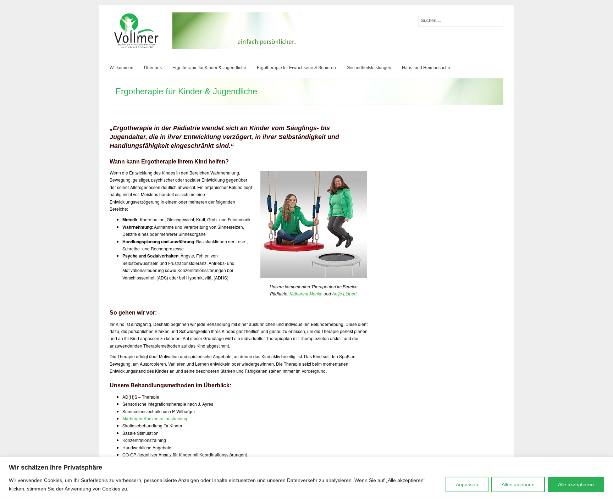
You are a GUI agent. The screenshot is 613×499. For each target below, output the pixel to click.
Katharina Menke (305, 293)
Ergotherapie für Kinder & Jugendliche (209, 67)
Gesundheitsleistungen (369, 67)
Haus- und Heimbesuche (426, 67)
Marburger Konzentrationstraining (154, 418)
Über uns (153, 67)
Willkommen (121, 67)
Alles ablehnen (518, 484)
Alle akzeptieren (576, 484)
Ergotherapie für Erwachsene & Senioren (296, 67)
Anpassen (467, 484)
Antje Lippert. (345, 293)
